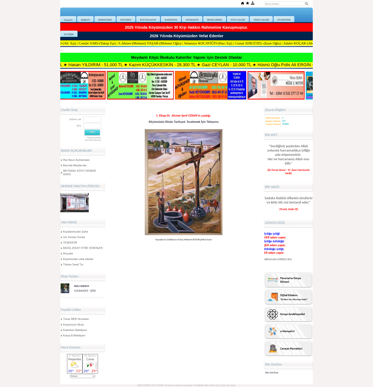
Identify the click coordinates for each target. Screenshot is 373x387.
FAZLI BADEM (81, 286)
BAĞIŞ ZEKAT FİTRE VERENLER (83, 248)
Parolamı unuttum (94, 138)
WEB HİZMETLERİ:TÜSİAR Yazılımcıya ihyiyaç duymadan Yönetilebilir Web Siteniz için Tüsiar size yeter (186, 385)
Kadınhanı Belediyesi (75, 330)
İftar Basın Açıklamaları (76, 159)
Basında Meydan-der (74, 165)
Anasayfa (68, 20)
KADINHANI (171, 20)
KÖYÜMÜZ (126, 20)
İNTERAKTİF (192, 20)
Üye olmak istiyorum (93, 140)
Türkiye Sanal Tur (73, 264)
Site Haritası (271, 372)
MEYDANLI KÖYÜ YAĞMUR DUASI (79, 172)
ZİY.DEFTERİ (283, 20)
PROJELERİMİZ (214, 20)
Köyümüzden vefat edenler (78, 259)
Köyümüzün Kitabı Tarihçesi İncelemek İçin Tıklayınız (184, 122)
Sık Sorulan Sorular (74, 237)
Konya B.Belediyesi (74, 335)
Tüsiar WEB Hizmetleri (76, 319)
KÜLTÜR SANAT (148, 20)
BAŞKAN (85, 20)
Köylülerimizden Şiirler (75, 231)
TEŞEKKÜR (70, 242)
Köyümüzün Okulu (73, 324)
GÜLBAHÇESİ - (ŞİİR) (85, 290)
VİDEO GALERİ (261, 20)
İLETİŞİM (69, 34)
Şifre (79, 126)
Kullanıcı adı (75, 119)
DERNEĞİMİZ (105, 20)
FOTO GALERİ (238, 20)
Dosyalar (68, 253)
